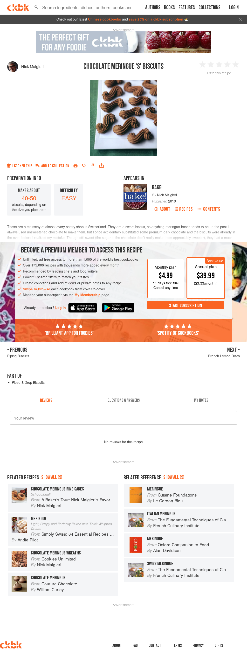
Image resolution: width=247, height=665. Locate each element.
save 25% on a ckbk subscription (156, 19)
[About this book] (135, 186)
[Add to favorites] (84, 165)
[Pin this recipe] (93, 165)
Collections (209, 7)
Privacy (198, 645)
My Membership (88, 294)
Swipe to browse (36, 289)
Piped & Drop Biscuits (28, 382)
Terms (177, 645)
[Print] (75, 165)
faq (135, 645)
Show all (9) (51, 477)
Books (169, 7)
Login (234, 7)
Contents (211, 209)
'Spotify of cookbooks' (178, 333)
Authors (152, 7)
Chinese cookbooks (104, 19)
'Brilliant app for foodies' (69, 333)
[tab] (46, 400)
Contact (155, 645)
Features (186, 7)
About (165, 209)
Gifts (219, 645)
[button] (36, 7)
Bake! (157, 187)
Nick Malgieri (32, 66)
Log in (60, 307)
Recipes (186, 209)
